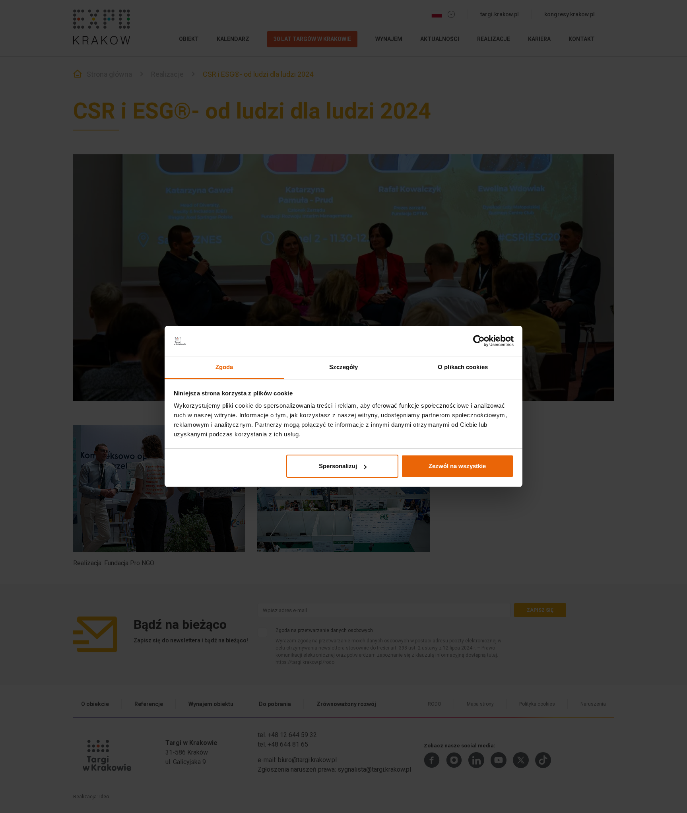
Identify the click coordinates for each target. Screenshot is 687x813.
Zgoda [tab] (224, 367)
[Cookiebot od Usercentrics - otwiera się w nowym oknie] (479, 341)
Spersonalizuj (338, 466)
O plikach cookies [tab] (463, 367)
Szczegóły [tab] (343, 367)
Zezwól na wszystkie (457, 466)
